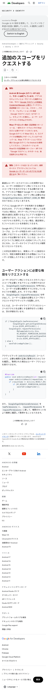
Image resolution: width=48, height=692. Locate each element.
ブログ (4, 486)
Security (7, 11)
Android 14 (6, 569)
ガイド (16, 47)
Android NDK (7, 607)
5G (3, 520)
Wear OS (5, 535)
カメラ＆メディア (9, 513)
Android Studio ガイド (10, 591)
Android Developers (9, 44)
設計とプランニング (26, 44)
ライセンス (19, 670)
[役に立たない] (31, 52)
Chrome (5, 649)
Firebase (5, 653)
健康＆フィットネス (9, 509)
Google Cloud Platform (11, 657)
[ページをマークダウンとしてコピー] (13, 70)
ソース (4, 478)
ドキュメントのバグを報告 (12, 621)
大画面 (4, 531)
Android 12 (6, 577)
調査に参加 (6, 629)
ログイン (41, 3)
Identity (20, 11)
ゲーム (4, 501)
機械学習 (5, 505)
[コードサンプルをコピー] (44, 318)
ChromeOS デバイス (10, 539)
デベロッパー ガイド (10, 595)
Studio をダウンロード (10, 603)
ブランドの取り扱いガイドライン (16, 674)
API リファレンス (8, 599)
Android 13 (6, 573)
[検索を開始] (29, 2)
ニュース (5, 482)
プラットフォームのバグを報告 (14, 617)
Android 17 (6, 557)
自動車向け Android (9, 543)
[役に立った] (27, 52)
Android (5, 467)
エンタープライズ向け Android (14, 471)
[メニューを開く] (3, 3)
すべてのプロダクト (9, 661)
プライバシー (7, 517)
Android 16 (6, 561)
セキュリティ (7, 475)
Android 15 (6, 565)
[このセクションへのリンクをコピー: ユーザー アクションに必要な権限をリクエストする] (31, 274)
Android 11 (6, 581)
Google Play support (10, 625)
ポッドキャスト (8, 490)
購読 (38, 679)
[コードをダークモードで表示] (41, 318)
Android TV (6, 547)
